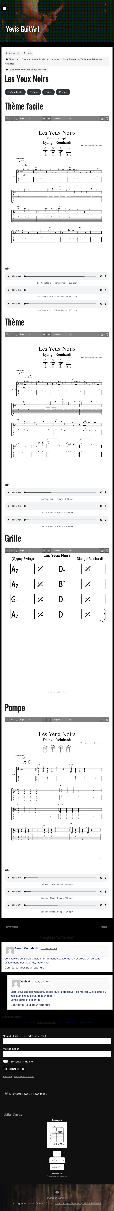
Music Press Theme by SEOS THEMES (78, 1203)
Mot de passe (11, 1048)
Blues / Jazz (15, 59)
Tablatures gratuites (36, 69)
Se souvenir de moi (22, 1061)
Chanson (26, 59)
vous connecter (46, 1022)
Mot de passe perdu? (24, 1076)
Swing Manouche (71, 59)
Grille (48, 92)
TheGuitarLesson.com (57, 1176)
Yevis (29, 53)
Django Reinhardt (17, 69)
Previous (12, 926)
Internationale (38, 59)
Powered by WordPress (57, 1197)
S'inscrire (7, 1076)
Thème (34, 92)
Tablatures (85, 59)
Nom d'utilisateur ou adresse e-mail (24, 1036)
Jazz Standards (53, 59)
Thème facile (15, 92)
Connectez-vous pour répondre (24, 967)
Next (104, 926)
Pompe (63, 92)
